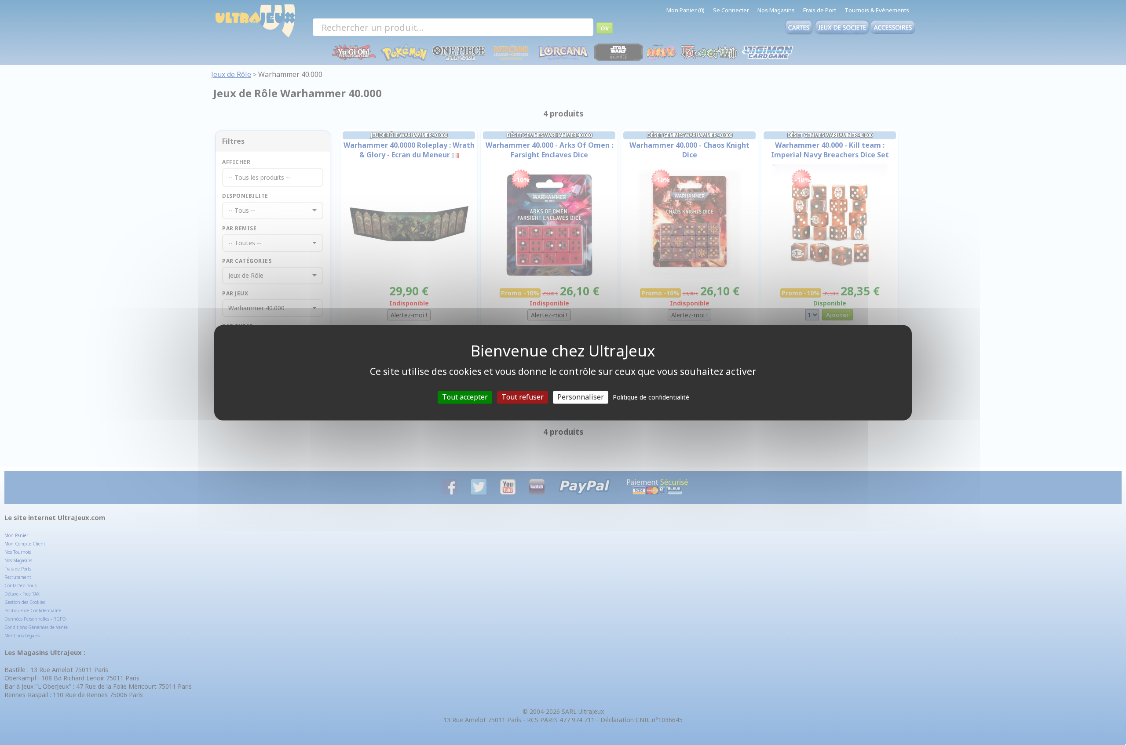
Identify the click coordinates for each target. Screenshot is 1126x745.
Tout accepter (465, 397)
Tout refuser (522, 397)
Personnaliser (580, 397)
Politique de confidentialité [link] (651, 397)
